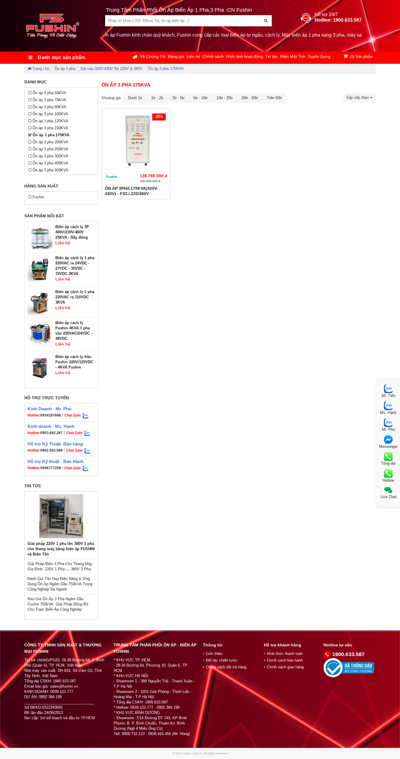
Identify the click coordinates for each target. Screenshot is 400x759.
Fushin (38, 197)
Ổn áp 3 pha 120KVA (50, 121)
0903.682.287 (51, 433)
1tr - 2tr (157, 98)
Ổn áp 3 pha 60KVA (49, 93)
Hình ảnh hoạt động (244, 56)
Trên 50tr (274, 98)
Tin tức (271, 56)
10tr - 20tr (224, 98)
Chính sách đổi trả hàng (226, 667)
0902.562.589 (51, 450)
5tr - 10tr (200, 98)
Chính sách (213, 56)
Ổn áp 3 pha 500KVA (50, 170)
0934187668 (50, 415)
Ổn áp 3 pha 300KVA (50, 156)
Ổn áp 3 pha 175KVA (166, 68)
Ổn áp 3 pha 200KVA (50, 142)
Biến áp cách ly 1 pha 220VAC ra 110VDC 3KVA (74, 297)
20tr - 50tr (250, 98)
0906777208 (50, 468)
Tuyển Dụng (319, 56)
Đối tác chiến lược (221, 660)
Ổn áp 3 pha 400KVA (50, 163)
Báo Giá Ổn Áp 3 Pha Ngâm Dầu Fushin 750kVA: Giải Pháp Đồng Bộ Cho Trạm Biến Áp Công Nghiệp (58, 604)
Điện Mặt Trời (292, 56)
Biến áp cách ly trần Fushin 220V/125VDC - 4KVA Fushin (74, 361)
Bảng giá (176, 56)
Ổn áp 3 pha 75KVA (49, 100)
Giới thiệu (214, 653)
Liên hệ (193, 56)
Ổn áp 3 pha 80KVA (49, 107)
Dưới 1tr (135, 98)
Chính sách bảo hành (285, 660)
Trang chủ (40, 68)
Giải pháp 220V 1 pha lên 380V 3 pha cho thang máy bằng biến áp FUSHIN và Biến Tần (61, 548)
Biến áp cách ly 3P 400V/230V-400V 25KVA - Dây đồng (72, 232)
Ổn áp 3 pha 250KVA (50, 149)
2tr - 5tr (178, 98)
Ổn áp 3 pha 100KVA (50, 114)
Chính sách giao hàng (285, 667)
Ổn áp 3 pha (64, 68)
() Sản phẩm (361, 56)
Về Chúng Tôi (152, 56)
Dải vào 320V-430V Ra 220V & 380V (112, 68)
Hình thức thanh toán (285, 653)
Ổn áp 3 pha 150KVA (50, 128)
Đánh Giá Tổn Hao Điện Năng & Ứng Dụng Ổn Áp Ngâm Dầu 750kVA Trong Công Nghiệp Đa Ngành (60, 583)
